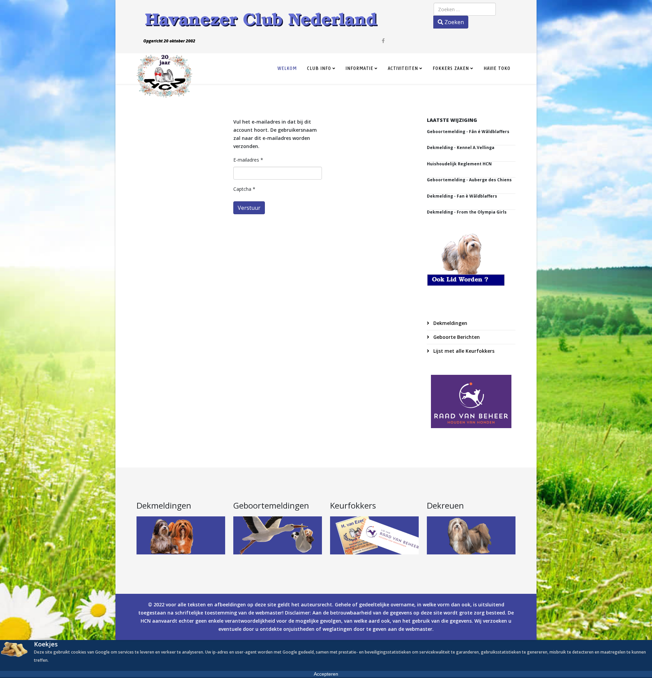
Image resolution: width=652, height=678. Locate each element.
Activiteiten (403, 68)
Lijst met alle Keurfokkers (463, 351)
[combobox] (465, 9)
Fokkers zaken (451, 68)
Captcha (244, 189)
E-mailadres (248, 160)
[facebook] (383, 40)
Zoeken (453, 22)
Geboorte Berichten (456, 337)
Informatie (359, 68)
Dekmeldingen (449, 323)
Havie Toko (497, 68)
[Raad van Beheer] (471, 401)
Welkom (287, 68)
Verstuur (249, 208)
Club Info (319, 68)
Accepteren (326, 674)
